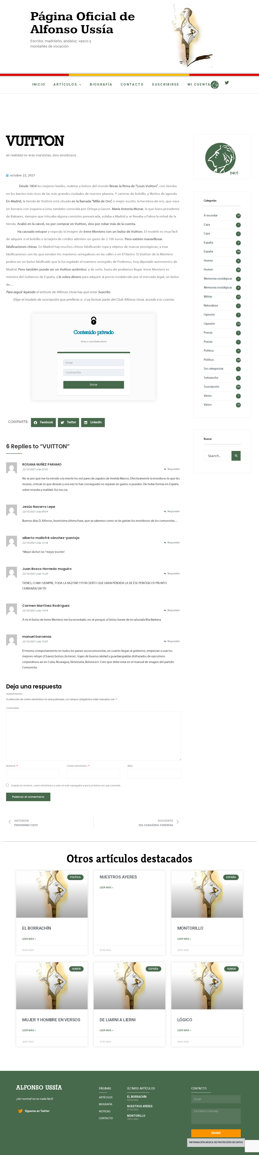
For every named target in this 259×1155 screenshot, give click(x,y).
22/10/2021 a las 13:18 (35, 543)
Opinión (209, 314)
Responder (174, 469)
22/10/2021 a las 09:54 (35, 511)
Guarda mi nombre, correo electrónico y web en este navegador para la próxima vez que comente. (66, 785)
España (208, 242)
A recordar (211, 215)
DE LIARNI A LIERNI (117, 1019)
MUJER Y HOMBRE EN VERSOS (51, 1019)
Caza (207, 224)
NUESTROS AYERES (118, 877)
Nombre (12, 766)
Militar (208, 296)
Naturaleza (211, 305)
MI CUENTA (199, 84)
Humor (208, 260)
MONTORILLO (190, 928)
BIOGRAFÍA (101, 84)
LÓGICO (184, 1019)
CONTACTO (132, 84)
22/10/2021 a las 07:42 (35, 469)
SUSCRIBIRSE (165, 84)
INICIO (39, 84)
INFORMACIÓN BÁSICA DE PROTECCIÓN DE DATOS (216, 1142)
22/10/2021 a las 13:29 (35, 574)
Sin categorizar (213, 368)
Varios (208, 396)
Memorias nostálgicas (218, 278)
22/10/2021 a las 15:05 (35, 641)
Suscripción (211, 386)
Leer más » (29, 939)
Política (208, 350)
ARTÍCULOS (65, 84)
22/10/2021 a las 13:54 (35, 610)
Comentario (12, 708)
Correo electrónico (78, 766)
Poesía (208, 332)
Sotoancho (211, 378)
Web (130, 766)
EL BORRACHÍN (36, 928)
